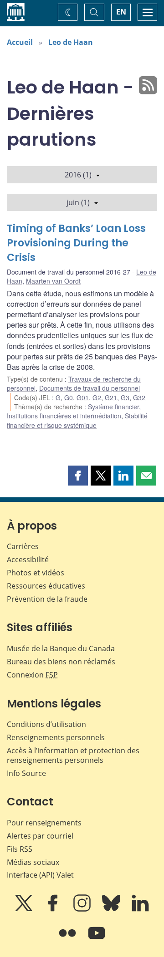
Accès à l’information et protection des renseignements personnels (73, 755)
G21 (111, 397)
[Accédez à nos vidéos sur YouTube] (96, 939)
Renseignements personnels (56, 737)
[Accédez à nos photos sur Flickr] (68, 939)
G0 (68, 397)
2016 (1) (78, 175)
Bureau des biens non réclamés (61, 662)
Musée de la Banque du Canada (61, 648)
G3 (125, 397)
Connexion (32, 675)
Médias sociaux (33, 862)
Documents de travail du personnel (89, 388)
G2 (96, 397)
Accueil (20, 42)
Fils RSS (19, 849)
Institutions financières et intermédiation (64, 415)
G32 (139, 397)
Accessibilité (28, 559)
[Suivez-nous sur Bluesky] (112, 909)
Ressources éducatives (46, 586)
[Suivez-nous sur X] (24, 909)
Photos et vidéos (35, 573)
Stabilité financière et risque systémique (77, 420)
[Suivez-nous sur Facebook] (53, 909)
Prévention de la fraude (47, 599)
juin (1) (78, 202)
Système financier (113, 406)
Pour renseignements (44, 823)
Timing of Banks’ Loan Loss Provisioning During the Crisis (76, 243)
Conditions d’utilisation (46, 724)
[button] (78, 476)
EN (121, 12)
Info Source (26, 773)
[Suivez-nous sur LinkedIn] (140, 909)
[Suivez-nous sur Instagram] (82, 909)
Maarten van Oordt (53, 280)
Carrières (23, 546)
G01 (83, 397)
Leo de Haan (70, 42)
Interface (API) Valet (40, 875)
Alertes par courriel (40, 836)
